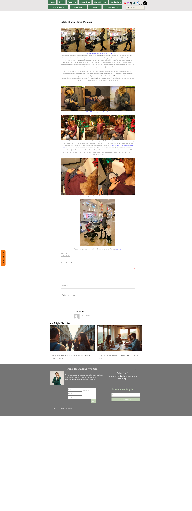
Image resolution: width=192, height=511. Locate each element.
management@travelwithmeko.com (76, 379)
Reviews (3, 257)
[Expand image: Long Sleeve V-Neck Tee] (73, 127)
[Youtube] (125, 3)
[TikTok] (134, 3)
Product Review (65, 256)
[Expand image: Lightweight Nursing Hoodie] (73, 40)
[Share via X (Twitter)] (67, 262)
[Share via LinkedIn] (71, 262)
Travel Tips (64, 253)
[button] (143, 3)
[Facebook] (137, 3)
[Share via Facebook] (62, 262)
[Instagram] (128, 3)
